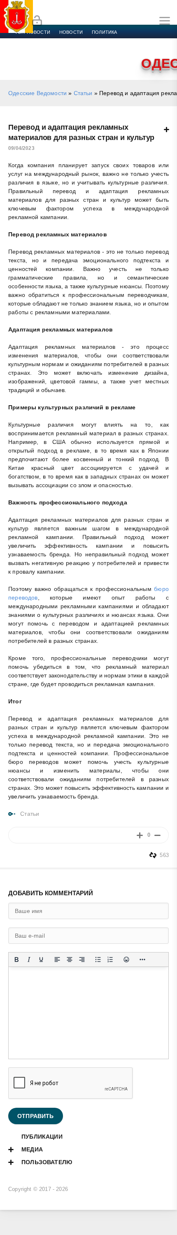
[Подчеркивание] (41, 959)
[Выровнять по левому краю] (57, 959)
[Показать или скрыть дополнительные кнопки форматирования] (142, 959)
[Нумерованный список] (110, 959)
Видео (62, 51)
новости (71, 32)
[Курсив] (29, 959)
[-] (157, 835)
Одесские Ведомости (37, 93)
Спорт (91, 42)
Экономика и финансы (44, 42)
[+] (139, 835)
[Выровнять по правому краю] (82, 959)
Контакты (113, 51)
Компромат (29, 51)
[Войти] (37, 21)
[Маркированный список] (98, 959)
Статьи (83, 93)
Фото (85, 51)
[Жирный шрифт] (16, 959)
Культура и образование (140, 42)
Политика (104, 32)
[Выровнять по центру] (69, 959)
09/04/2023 (21, 148)
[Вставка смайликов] (126, 959)
